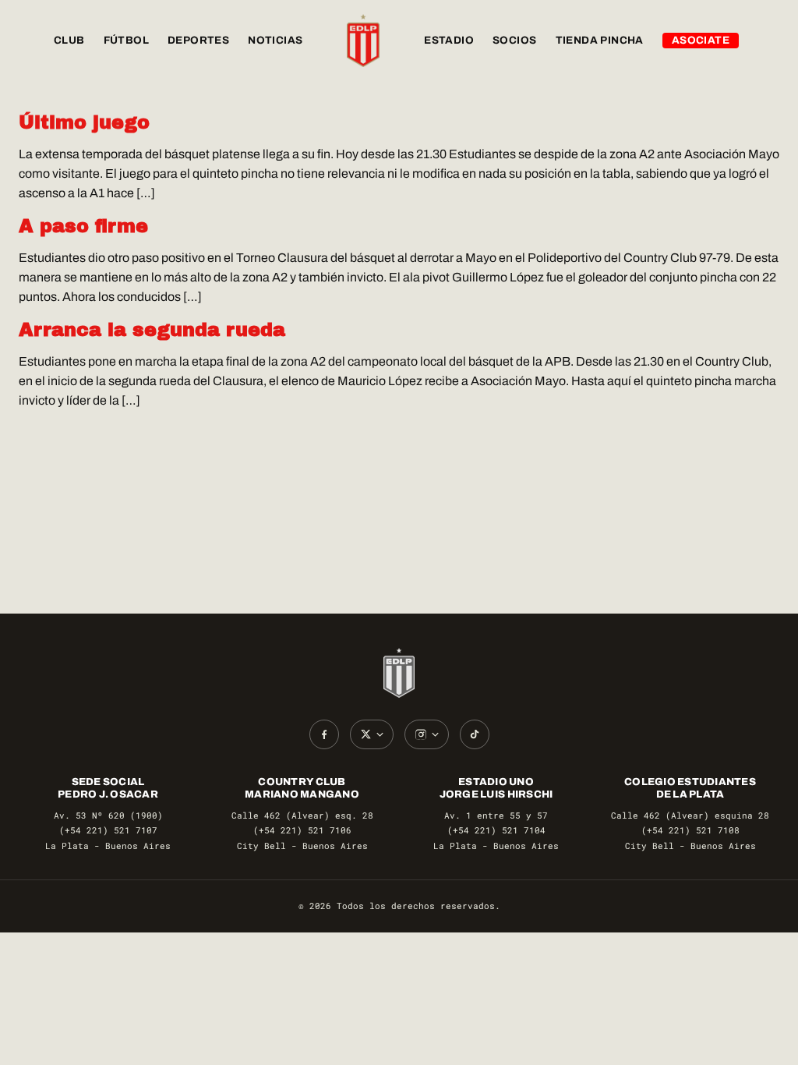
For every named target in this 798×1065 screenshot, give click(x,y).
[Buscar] (763, 40)
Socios (514, 40)
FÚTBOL (126, 40)
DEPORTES (198, 40)
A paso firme (83, 226)
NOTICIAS (275, 40)
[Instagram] (426, 734)
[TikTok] (474, 734)
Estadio (449, 40)
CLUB (69, 40)
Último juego (84, 122)
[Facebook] (324, 734)
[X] (372, 734)
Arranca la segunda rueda (152, 330)
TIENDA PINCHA (600, 40)
